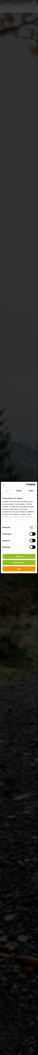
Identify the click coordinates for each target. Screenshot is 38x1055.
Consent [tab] (7, 491)
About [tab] (31, 491)
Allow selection (19, 562)
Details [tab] (19, 491)
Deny (19, 569)
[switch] (33, 534)
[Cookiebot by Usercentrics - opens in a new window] (27, 484)
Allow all (19, 556)
